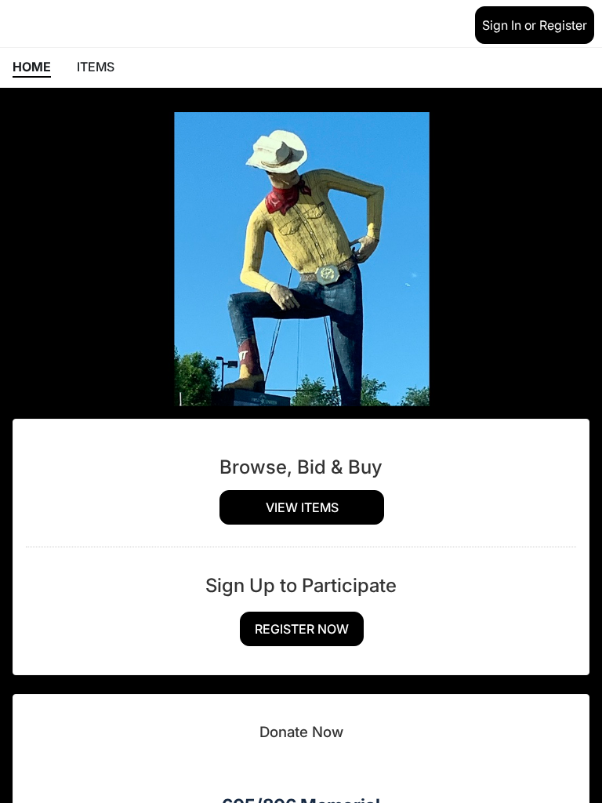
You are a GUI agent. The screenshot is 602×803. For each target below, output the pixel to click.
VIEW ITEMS (302, 507)
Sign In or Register (534, 25)
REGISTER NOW (302, 629)
